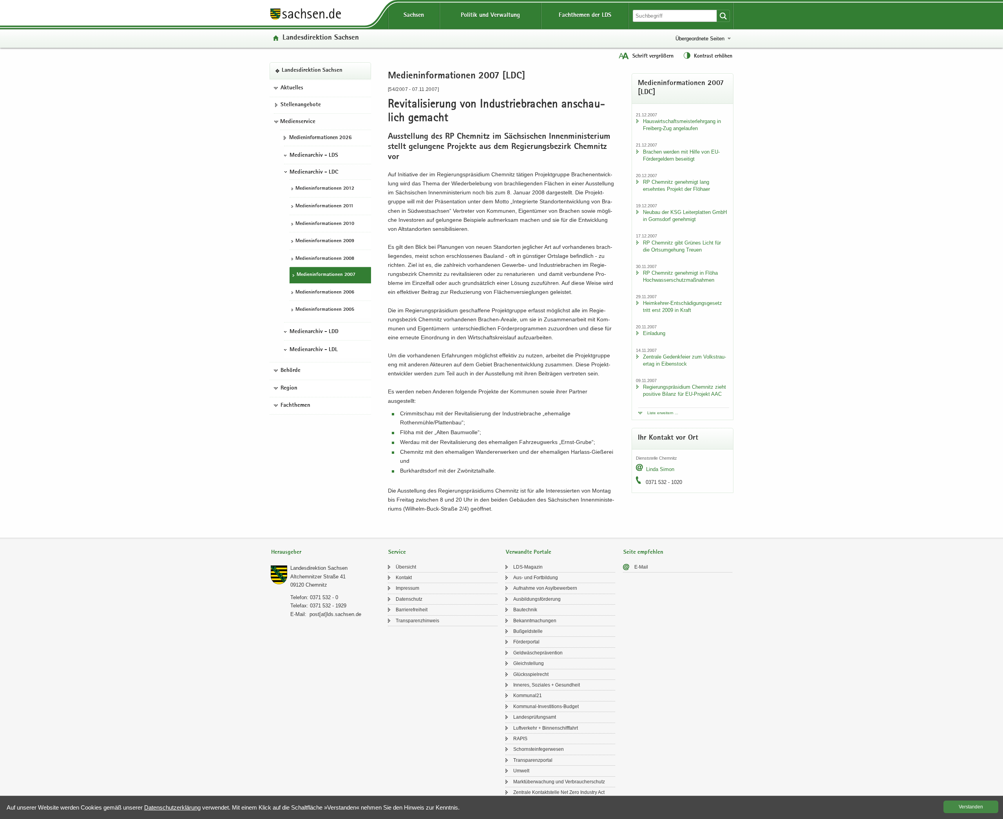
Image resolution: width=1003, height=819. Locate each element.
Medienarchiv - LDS (314, 155)
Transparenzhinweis (417, 620)
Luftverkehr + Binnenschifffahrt (545, 728)
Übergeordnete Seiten (699, 39)
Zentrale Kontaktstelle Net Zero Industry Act (559, 792)
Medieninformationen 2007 (326, 275)
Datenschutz (409, 599)
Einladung (654, 333)
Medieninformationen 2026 (320, 138)
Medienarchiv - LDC (314, 172)
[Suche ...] (723, 16)
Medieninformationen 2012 (324, 189)
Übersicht (406, 567)
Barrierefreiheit (411, 609)
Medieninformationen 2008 (324, 258)
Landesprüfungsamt (534, 717)
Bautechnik (525, 609)
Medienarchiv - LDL (314, 350)
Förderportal (526, 642)
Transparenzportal (532, 760)
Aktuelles (292, 88)
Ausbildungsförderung (537, 599)
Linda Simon (660, 469)
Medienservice (297, 122)
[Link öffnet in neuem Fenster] (306, 19)
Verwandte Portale (528, 552)
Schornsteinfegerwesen (538, 749)
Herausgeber (286, 552)
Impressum (407, 588)
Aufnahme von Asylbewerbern (545, 588)
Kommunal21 (527, 695)
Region (289, 388)
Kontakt (404, 577)
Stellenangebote (301, 105)
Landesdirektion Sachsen (320, 38)
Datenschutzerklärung (172, 807)
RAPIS (520, 738)
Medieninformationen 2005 (324, 310)
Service (397, 552)
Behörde (291, 371)
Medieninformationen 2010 (324, 223)
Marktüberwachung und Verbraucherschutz (559, 782)
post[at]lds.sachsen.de (335, 614)
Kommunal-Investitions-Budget (546, 706)
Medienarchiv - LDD (314, 332)
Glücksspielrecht (531, 674)
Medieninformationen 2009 (324, 241)
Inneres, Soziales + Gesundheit (546, 685)
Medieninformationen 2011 (324, 206)
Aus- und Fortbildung (535, 577)
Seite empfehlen (643, 552)
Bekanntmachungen (534, 620)
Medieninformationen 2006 (324, 292)
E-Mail (641, 567)
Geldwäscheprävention (538, 653)
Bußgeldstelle (528, 631)
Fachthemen (295, 406)
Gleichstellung (528, 663)
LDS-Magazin (528, 567)
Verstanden (971, 807)
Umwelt (521, 771)
